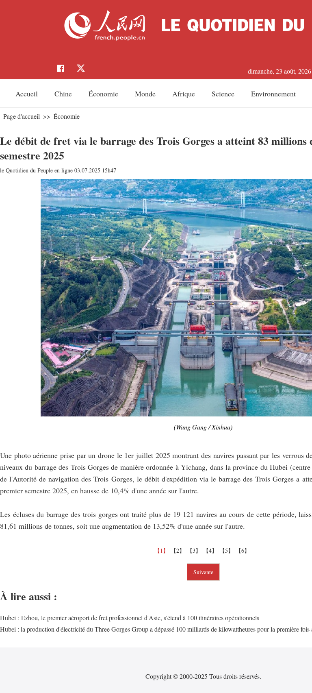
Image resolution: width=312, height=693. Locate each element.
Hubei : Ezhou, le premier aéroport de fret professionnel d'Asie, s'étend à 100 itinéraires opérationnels (129, 617)
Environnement (273, 93)
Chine (63, 93)
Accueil (26, 93)
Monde (145, 93)
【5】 (227, 550)
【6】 (244, 550)
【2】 (179, 550)
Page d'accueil (21, 116)
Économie (103, 93)
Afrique (183, 93)
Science (223, 93)
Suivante (203, 572)
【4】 (211, 550)
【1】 (162, 550)
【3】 (195, 550)
